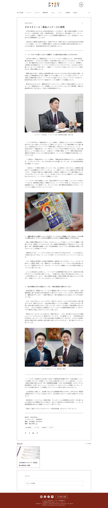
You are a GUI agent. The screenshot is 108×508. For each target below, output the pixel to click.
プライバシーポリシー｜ (61, 502)
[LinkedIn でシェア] (33, 433)
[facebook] (45, 497)
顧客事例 (45, 12)
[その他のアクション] (82, 23)
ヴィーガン (37, 427)
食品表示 (44, 427)
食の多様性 (28, 427)
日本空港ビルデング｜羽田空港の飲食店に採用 (28, 464)
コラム (53, 12)
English (75, 12)
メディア (37, 12)
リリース (28, 12)
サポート (51, 427)
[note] (52, 497)
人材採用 (67, 12)
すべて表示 (88, 443)
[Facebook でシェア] (25, 433)
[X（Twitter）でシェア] (29, 433)
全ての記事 (20, 12)
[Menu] (81, 4)
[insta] (48, 497)
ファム (60, 12)
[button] (89, 12)
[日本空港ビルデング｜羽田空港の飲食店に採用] (28, 453)
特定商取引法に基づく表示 (49, 502)
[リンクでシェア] (37, 433)
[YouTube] (41, 497)
